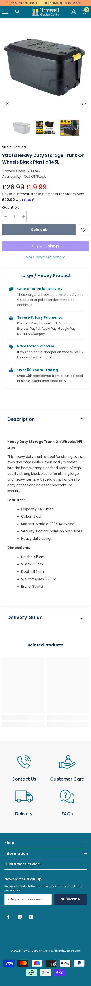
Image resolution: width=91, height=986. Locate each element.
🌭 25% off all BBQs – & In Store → (45, 3)
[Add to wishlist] (83, 229)
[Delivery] (24, 796)
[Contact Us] (24, 762)
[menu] (5, 11)
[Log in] (73, 11)
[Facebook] (8, 917)
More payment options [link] (46, 257)
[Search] (17, 11)
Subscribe (70, 899)
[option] (45, 65)
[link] (23, 717)
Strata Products (14, 147)
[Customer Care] (67, 762)
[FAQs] (67, 796)
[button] (3, 127)
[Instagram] (20, 917)
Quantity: (10, 207)
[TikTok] (31, 917)
